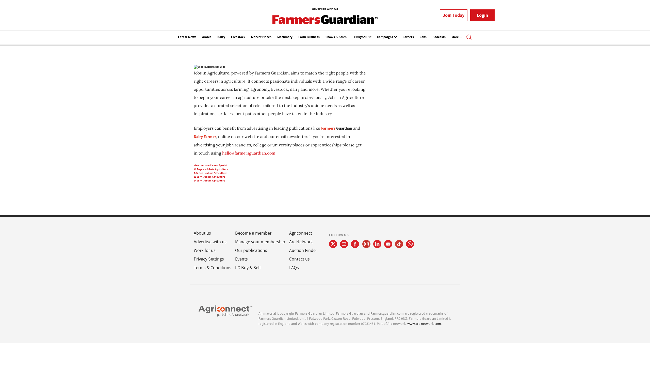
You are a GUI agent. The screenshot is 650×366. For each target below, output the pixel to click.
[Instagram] (366, 244)
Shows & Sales (336, 37)
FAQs (294, 268)
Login (482, 15)
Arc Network (301, 242)
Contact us (299, 259)
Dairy (221, 37)
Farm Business (309, 37)
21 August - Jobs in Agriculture (211, 169)
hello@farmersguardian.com (248, 153)
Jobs (423, 37)
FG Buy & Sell (248, 268)
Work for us (205, 250)
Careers (408, 37)
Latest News (187, 37)
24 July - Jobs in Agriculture (209, 180)
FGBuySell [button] (360, 37)
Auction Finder (303, 250)
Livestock (238, 37)
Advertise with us (210, 242)
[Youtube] (388, 244)
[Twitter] (333, 244)
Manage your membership (260, 242)
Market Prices (261, 37)
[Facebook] (355, 244)
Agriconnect (300, 233)
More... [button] (456, 37)
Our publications (251, 250)
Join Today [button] (453, 15)
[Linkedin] (377, 244)
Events (241, 259)
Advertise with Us (325, 9)
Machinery (284, 37)
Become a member (253, 233)
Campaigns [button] (385, 37)
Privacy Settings (209, 259)
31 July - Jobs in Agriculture (209, 176)
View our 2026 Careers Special (210, 165)
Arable (207, 37)
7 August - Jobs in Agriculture (210, 173)
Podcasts (439, 37)
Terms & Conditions (212, 268)
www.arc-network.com (424, 323)
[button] (469, 37)
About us (202, 233)
